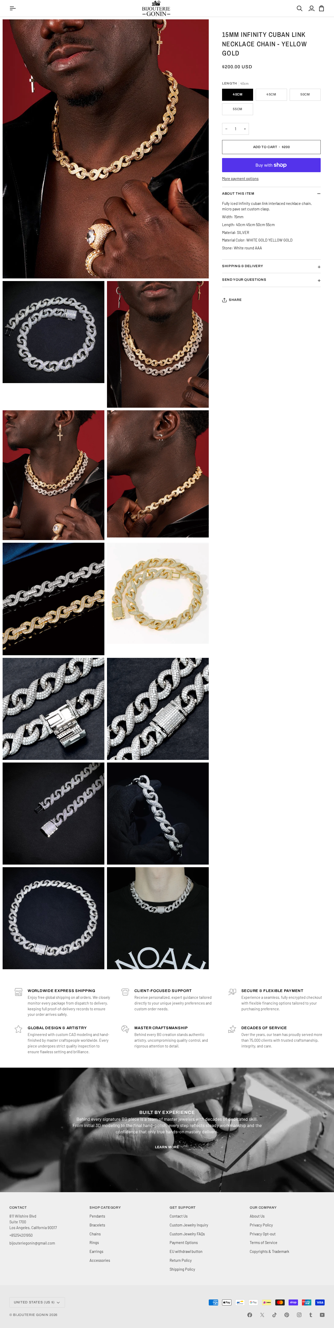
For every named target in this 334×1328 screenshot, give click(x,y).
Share (235, 300)
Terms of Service (263, 1242)
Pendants (97, 1216)
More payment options (240, 178)
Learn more (167, 1147)
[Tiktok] (274, 1315)
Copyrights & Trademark (269, 1251)
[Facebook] (249, 1315)
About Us (257, 1216)
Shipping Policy (182, 1269)
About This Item (238, 193)
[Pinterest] (286, 1315)
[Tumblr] (310, 1315)
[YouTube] (322, 1315)
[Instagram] (299, 1315)
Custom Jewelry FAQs (187, 1233)
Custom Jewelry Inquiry (189, 1225)
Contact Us (179, 1216)
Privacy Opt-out (263, 1233)
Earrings (96, 1251)
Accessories (100, 1260)
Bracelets (97, 1225)
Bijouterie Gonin (30, 1315)
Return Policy (181, 1260)
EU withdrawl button (186, 1251)
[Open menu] (13, 8)
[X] (262, 1315)
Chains (95, 1233)
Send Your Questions (244, 280)
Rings (94, 1242)
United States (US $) (34, 1302)
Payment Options (184, 1242)
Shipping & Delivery (242, 266)
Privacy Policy (261, 1225)
